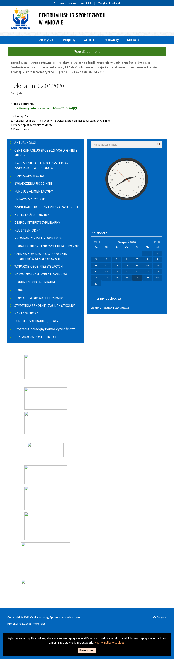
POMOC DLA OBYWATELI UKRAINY (39, 298)
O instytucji (46, 40)
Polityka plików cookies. (110, 642)
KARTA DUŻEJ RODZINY (31, 215)
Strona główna (41, 63)
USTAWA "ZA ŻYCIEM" (30, 199)
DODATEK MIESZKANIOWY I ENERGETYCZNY (46, 246)
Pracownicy (110, 40)
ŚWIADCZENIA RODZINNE (33, 183)
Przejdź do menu (87, 51)
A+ (82, 3)
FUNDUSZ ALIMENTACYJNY (33, 191)
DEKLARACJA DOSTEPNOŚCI (35, 337)
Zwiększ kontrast (109, 3)
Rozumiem (87, 650)
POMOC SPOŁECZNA (29, 175)
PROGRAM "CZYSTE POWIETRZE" (38, 238)
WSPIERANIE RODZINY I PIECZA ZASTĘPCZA (46, 207)
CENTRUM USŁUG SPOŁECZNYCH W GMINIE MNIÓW (45, 152)
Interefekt (38, 623)
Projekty (69, 40)
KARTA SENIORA (26, 313)
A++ (88, 3)
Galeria (89, 40)
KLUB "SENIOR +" (27, 230)
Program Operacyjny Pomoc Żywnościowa (44, 329)
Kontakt (133, 40)
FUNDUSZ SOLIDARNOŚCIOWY (36, 321)
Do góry (161, 617)
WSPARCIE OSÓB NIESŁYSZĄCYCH (38, 266)
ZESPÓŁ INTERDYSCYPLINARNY (37, 222)
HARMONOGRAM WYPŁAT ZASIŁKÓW (41, 274)
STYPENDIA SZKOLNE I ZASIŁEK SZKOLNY (44, 305)
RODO (18, 290)
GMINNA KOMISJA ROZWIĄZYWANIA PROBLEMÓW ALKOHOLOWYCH (40, 256)
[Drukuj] (22, 93)
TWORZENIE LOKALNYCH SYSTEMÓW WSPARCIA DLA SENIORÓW (41, 165)
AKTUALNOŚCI (25, 142)
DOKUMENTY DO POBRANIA (34, 282)
